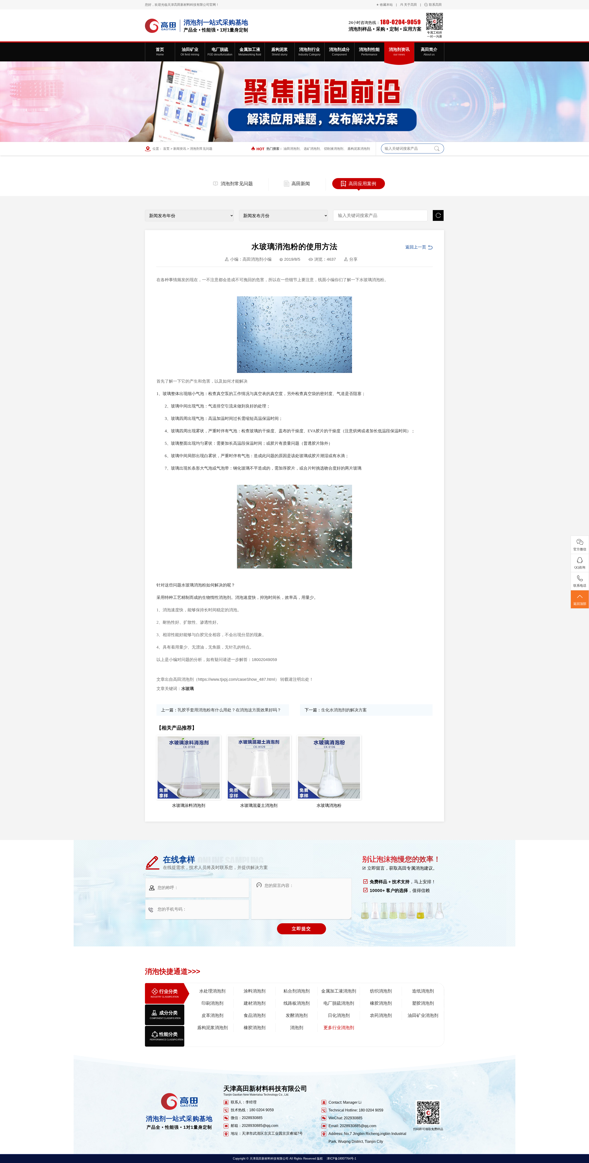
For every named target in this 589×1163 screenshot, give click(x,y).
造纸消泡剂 (423, 991)
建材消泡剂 (255, 1003)
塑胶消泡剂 (423, 1003)
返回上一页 (415, 247)
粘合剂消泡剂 (296, 991)
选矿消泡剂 (312, 148)
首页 (166, 148)
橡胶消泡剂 (381, 1003)
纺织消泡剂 (381, 991)
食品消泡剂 (255, 1015)
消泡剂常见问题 (201, 148)
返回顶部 (579, 604)
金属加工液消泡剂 (338, 991)
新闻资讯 (179, 148)
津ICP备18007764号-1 (341, 1158)
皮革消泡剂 (212, 1015)
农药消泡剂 (381, 1015)
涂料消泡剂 (255, 991)
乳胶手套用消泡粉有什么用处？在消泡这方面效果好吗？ (229, 710)
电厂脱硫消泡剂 (338, 1003)
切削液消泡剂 (333, 148)
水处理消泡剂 (212, 991)
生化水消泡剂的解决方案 (344, 710)
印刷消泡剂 (212, 1003)
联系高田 (435, 4)
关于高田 (410, 4)
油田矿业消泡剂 (423, 1015)
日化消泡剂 (339, 1015)
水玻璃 (187, 688)
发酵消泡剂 (297, 1015)
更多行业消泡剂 (338, 1027)
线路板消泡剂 (296, 1003)
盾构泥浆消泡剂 (358, 148)
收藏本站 (386, 4)
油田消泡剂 (291, 148)
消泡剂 (296, 1027)
